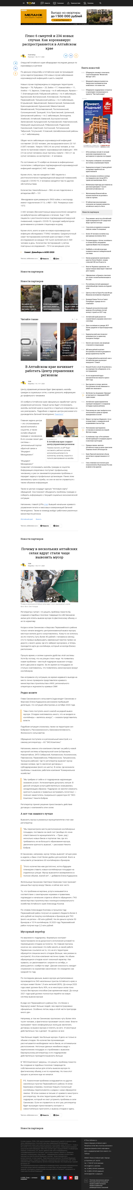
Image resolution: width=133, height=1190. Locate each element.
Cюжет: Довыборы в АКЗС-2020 (39, 252)
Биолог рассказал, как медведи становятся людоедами (98, 344)
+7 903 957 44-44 (92, 1163)
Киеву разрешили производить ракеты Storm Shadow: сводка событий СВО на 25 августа (98, 260)
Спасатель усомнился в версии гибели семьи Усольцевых (98, 228)
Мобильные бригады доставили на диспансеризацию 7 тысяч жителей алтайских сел (99, 187)
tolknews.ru (93, 1140)
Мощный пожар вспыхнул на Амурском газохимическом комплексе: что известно (97, 83)
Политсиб (31, 57)
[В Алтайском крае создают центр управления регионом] (62, 428)
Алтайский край (27, 519)
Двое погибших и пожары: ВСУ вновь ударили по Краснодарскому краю (99, 327)
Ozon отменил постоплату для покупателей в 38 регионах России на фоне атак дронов (99, 465)
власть (38, 519)
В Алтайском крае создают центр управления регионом (60, 442)
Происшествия (75, 3)
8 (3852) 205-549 (92, 1171)
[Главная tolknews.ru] (31, 3)
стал (46, 504)
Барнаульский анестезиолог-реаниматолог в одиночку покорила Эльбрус (97, 336)
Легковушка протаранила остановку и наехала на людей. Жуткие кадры (97, 430)
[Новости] (44, 258)
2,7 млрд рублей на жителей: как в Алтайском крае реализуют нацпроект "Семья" (98, 360)
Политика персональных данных (99, 1180)
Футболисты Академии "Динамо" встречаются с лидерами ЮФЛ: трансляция (98, 395)
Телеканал (60, 3)
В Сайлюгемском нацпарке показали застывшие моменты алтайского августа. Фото (98, 204)
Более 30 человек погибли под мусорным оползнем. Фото (97, 235)
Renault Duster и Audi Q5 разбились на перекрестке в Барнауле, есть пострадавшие (99, 369)
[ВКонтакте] (71, 55)
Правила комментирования (98, 1184)
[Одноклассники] (76, 55)
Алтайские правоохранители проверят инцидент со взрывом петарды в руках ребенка (98, 404)
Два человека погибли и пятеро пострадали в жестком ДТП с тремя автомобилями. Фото (98, 178)
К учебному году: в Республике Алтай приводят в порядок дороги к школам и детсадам (99, 439)
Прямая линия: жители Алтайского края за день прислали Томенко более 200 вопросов (99, 447)
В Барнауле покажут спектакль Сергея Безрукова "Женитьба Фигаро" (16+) (97, 74)
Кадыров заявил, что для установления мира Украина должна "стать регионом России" (29, 343)
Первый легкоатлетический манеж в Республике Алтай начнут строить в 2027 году (96, 310)
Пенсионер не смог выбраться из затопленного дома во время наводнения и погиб (98, 412)
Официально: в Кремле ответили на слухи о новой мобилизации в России (98, 277)
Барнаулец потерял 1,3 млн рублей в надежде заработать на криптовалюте (99, 169)
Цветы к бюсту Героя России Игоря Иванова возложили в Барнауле (99, 294)
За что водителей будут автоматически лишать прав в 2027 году (97, 378)
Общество (31, 383)
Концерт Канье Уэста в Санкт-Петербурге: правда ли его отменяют (97, 301)
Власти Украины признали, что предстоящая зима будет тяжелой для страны (99, 269)
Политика (90, 3)
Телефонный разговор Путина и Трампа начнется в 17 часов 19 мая (68, 348)
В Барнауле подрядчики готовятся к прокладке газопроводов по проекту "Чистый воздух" (99, 92)
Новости (47, 3)
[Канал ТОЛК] (56, 258)
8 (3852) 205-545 (92, 1168)
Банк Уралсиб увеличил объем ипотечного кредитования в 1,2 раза (97, 456)
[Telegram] (65, 55)
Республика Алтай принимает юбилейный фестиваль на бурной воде (98, 286)
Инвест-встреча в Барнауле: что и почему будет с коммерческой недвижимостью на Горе (98, 421)
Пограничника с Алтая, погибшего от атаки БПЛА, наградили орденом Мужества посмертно (99, 242)
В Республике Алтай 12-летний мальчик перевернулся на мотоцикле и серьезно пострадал (98, 154)
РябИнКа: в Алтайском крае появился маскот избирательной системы (98, 251)
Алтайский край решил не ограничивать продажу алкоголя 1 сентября (99, 319)
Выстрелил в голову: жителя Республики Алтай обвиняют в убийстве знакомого (97, 386)
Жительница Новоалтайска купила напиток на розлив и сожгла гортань (97, 195)
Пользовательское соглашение (99, 1182)
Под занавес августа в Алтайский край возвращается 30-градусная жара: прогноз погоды (98, 220)
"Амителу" (59, 414)
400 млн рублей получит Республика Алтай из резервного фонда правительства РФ (98, 351)
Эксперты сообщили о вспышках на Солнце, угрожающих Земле (98, 162)
